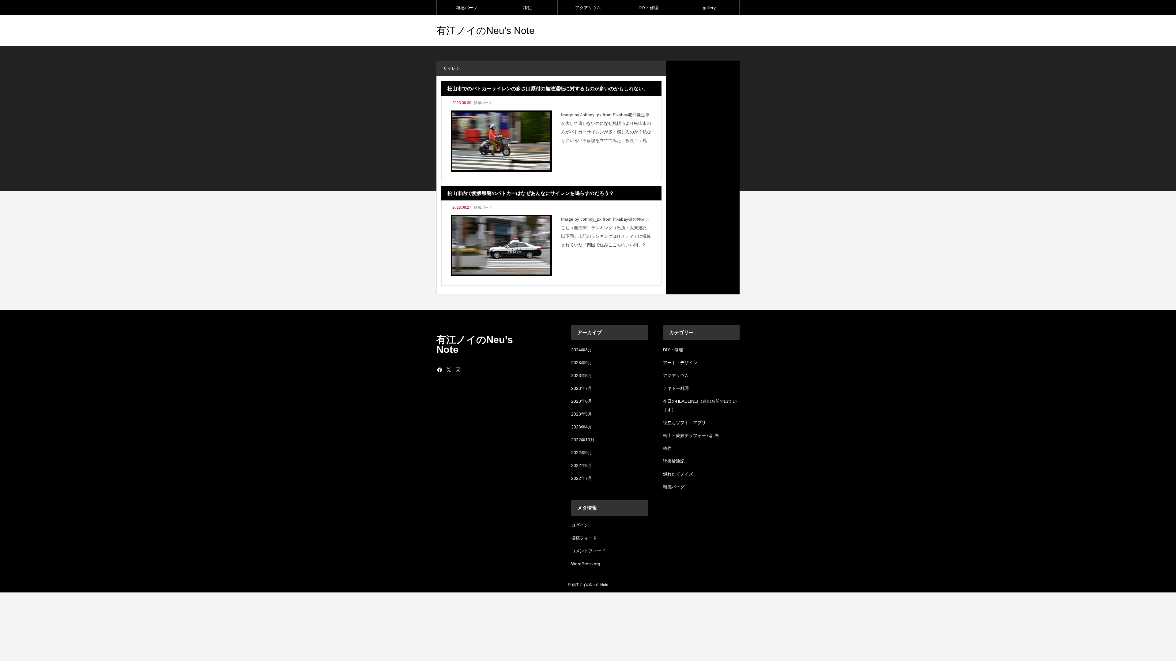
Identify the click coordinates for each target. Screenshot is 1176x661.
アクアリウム (588, 7)
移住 (527, 7)
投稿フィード (584, 538)
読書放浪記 (673, 461)
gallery (709, 7)
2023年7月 (581, 388)
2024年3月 (581, 349)
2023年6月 (581, 401)
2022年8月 (581, 465)
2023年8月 (581, 375)
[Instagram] (458, 370)
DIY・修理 (648, 7)
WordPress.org (585, 563)
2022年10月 (582, 439)
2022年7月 (581, 478)
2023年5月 (581, 414)
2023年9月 (581, 362)
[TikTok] (467, 370)
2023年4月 (581, 426)
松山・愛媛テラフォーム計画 (691, 435)
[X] (449, 370)
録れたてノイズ (678, 474)
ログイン (579, 525)
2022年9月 (581, 452)
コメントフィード (588, 550)
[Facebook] (439, 370)
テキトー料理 (676, 388)
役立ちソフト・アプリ (684, 422)
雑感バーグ (466, 7)
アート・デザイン (680, 362)
